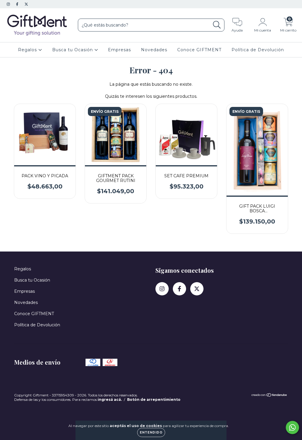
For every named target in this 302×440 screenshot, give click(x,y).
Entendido (151, 432)
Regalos (28, 49)
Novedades (154, 49)
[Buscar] (217, 25)
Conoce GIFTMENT (199, 49)
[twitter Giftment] (26, 4)
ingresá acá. (110, 399)
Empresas (119, 49)
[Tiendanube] (269, 395)
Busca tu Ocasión (73, 49)
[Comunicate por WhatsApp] (292, 427)
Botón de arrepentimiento (153, 399)
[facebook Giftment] (17, 4)
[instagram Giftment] (8, 4)
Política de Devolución (258, 49)
